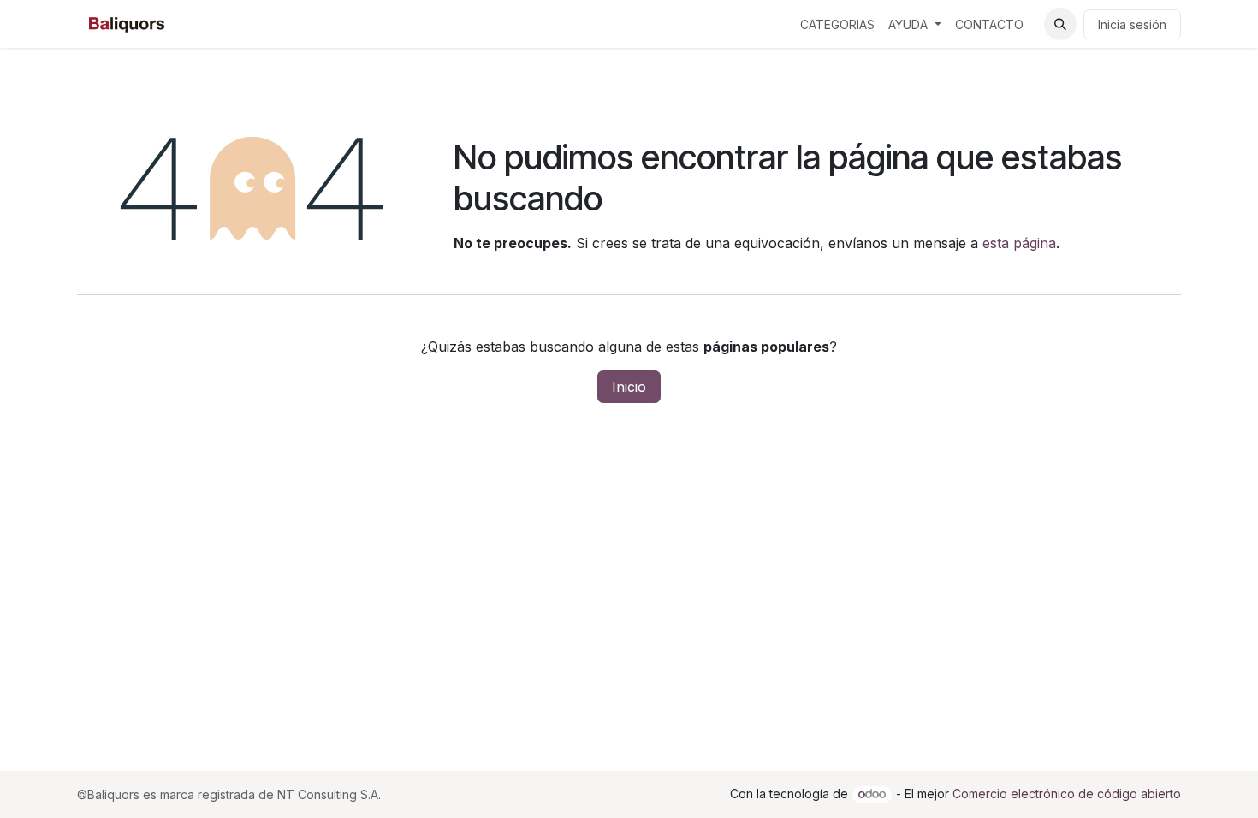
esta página (1019, 243)
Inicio (629, 386)
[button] (1060, 24)
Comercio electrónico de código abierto (1066, 793)
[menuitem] (837, 24)
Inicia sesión (1132, 24)
